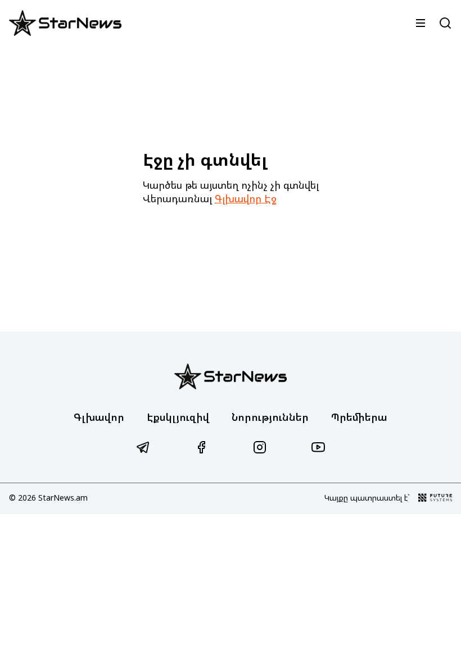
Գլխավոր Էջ (246, 198)
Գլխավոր (99, 417)
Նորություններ (270, 417)
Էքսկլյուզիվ (178, 417)
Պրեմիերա (359, 417)
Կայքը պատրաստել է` (367, 497)
